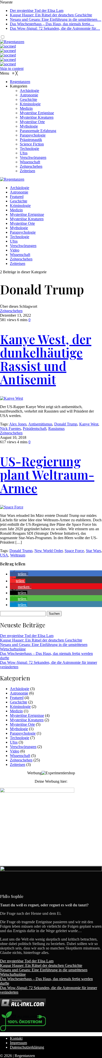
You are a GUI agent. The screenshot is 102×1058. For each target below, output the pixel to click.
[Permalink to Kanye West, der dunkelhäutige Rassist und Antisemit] (11, 398)
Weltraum (17, 555)
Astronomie (19, 192)
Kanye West (88, 424)
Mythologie (19, 228)
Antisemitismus (40, 424)
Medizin (16, 210)
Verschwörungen (23, 246)
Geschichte (18, 201)
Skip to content (12, 68)
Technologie (19, 237)
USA (4, 555)
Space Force (74, 551)
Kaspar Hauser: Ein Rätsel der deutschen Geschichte (51, 15)
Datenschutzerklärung (27, 1047)
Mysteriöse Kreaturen (27, 219)
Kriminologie (20, 205)
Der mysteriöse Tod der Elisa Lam (36, 10)
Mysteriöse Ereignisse (27, 214)
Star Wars (93, 551)
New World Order (48, 551)
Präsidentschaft (34, 428)
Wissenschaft (20, 254)
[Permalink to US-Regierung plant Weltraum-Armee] (11, 507)
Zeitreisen (17, 263)
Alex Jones (17, 424)
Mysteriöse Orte (22, 223)
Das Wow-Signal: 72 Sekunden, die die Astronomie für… (55, 28)
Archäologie (19, 188)
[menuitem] (20, 82)
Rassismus (56, 428)
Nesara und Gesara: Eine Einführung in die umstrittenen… (55, 19)
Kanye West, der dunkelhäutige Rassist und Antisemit (45, 359)
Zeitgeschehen (21, 259)
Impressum (18, 1043)
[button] (19, 574)
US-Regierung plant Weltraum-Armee (47, 474)
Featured (17, 197)
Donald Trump (65, 424)
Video (14, 250)
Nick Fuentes (10, 428)
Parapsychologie (23, 232)
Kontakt (16, 1038)
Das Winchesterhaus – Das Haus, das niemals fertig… (52, 24)
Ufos (14, 241)
